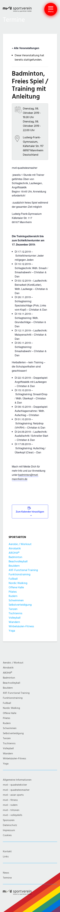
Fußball (13, 579)
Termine (7, 877)
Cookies (7, 835)
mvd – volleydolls (12, 815)
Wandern (14, 622)
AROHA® (14, 553)
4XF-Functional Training (23, 570)
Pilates (13, 592)
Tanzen (13, 609)
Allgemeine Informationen (17, 780)
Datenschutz (10, 825)
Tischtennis (15, 613)
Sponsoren (9, 820)
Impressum (9, 830)
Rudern (13, 596)
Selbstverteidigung (20, 605)
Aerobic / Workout (20, 544)
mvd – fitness (10, 800)
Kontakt (7, 851)
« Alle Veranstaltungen (25, 48)
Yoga (12, 631)
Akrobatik (15, 548)
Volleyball (14, 618)
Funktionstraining (19, 574)
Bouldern (14, 566)
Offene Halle (16, 587)
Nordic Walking (18, 583)
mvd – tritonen (11, 810)
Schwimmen (16, 600)
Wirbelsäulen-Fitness (21, 626)
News (6, 873)
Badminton (15, 557)
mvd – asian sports (13, 795)
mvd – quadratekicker (15, 785)
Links (6, 856)
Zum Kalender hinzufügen (30, 511)
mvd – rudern (10, 805)
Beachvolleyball (18, 561)
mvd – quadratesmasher (16, 790)
